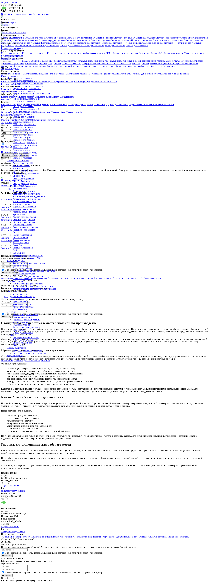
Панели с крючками (22, 224)
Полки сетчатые (20, 237)
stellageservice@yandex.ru (13, 491)
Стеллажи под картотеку (25, 142)
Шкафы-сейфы (20, 345)
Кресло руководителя (23, 307)
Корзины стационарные (24, 212)
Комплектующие (15, 281)
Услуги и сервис (15, 355)
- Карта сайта (107, 536)
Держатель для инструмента (26, 319)
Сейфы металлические (24, 340)
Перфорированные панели (26, 227)
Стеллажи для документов (25, 132)
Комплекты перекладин (24, 201)
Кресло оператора (21, 301)
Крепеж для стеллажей (24, 91)
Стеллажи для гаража (23, 127)
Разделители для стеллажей (26, 109)
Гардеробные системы (18, 188)
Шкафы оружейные (22, 342)
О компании (7, 14)
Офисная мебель (15, 299)
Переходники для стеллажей (26, 99)
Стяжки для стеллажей (24, 119)
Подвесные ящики (22, 325)
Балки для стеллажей (23, 81)
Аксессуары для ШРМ (23, 163)
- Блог (134, 536)
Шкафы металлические (18, 160)
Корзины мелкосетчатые (24, 206)
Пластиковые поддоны (24, 273)
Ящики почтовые (21, 265)
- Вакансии (172, 536)
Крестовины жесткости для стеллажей (31, 93)
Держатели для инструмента (26, 194)
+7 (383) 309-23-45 (10, 48)
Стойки (16, 250)
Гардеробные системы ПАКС (27, 258)
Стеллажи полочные (23, 135)
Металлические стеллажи (19, 78)
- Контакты (184, 536)
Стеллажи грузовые (22, 158)
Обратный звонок (10, 2)
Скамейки (17, 245)
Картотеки (18, 168)
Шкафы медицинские (23, 178)
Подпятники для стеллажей (26, 104)
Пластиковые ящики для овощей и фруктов (34, 271)
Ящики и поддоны (16, 260)
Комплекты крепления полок (27, 199)
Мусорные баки (20, 294)
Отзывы (36, 14)
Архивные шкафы (21, 165)
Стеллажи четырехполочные (27, 145)
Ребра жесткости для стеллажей (28, 111)
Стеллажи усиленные (23, 150)
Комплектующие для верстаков (28, 283)
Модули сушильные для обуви (27, 350)
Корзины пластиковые (23, 209)
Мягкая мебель (20, 309)
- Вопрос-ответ (22, 536)
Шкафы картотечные (23, 181)
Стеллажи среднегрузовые (25, 152)
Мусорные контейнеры (24, 296)
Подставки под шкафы (24, 230)
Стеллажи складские (23, 114)
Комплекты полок (21, 322)
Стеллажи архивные (22, 129)
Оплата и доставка (23, 14)
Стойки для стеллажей (24, 117)
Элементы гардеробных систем (28, 255)
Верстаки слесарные (22, 317)
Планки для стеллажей (24, 101)
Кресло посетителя (22, 304)
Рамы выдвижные (21, 240)
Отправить (6, 556)
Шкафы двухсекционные (25, 183)
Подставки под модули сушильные (30, 353)
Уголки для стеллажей (23, 122)
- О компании (7, 536)
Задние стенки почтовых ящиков (29, 263)
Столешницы (19, 330)
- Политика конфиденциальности (46, 536)
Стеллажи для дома (22, 137)
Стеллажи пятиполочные (25, 155)
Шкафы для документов (24, 186)
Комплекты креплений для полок (29, 196)
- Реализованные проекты (88, 536)
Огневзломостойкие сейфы (26, 337)
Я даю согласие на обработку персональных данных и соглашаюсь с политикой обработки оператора (54, 553)
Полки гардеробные (22, 235)
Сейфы (10, 335)
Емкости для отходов (17, 291)
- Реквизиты (69, 536)
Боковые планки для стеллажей (28, 83)
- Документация (122, 536)
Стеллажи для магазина (24, 124)
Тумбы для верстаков (23, 332)
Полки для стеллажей (23, 106)
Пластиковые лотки (22, 278)
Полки (16, 232)
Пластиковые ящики (23, 268)
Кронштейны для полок (24, 217)
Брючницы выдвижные (24, 191)
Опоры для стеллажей (23, 96)
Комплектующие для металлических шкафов (34, 289)
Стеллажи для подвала (24, 140)
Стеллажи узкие (20, 147)
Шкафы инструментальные (26, 173)
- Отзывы (142, 536)
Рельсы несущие (21, 242)
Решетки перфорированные (26, 327)
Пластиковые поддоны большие (28, 276)
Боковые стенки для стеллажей (28, 86)
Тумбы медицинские (23, 170)
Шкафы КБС (19, 176)
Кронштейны (19, 214)
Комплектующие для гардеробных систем (33, 286)
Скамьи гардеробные (23, 247)
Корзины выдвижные (23, 204)
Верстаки (11, 312)
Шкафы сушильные (16, 348)
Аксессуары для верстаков (25, 314)
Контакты (45, 14)
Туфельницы (19, 253)
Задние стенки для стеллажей (27, 88)
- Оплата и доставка (157, 536)
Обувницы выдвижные (24, 219)
